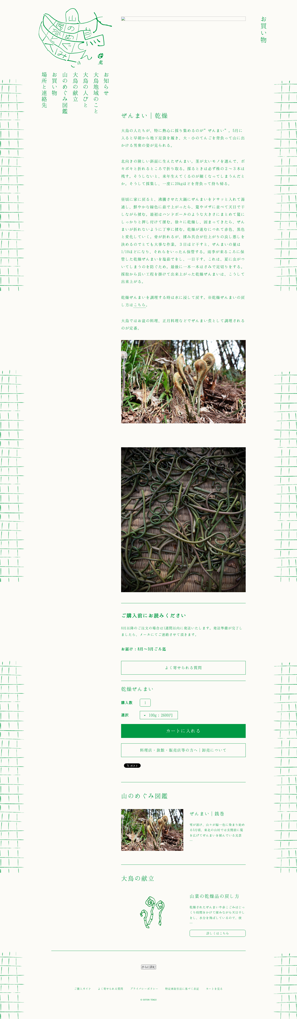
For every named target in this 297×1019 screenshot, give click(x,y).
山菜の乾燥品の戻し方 (215, 895)
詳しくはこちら (217, 933)
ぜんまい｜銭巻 (207, 813)
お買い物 (55, 83)
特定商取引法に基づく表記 (182, 988)
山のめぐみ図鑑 (65, 92)
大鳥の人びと (86, 89)
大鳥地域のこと (96, 92)
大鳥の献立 (76, 86)
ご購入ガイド (82, 988)
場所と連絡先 (45, 89)
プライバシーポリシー (144, 988)
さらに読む (149, 967)
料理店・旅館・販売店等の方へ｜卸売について (183, 750)
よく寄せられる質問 (183, 667)
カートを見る (214, 988)
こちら (139, 305)
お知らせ (106, 83)
